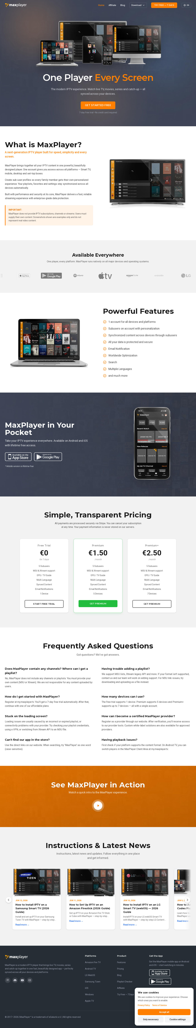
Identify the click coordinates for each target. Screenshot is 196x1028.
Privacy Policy (144, 1005)
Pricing (120, 969)
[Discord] (15, 980)
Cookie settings (178, 1019)
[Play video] (98, 806)
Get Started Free (98, 105)
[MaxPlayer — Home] (16, 5)
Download (136, 5)
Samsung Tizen (92, 981)
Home (101, 5)
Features (121, 962)
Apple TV (89, 1001)
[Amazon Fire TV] (105, 276)
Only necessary (150, 1019)
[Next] (187, 900)
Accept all (164, 1012)
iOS (86, 988)
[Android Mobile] (24, 276)
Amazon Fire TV (93, 962)
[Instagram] (7, 980)
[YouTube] (22, 980)
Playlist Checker (124, 981)
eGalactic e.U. (55, 1017)
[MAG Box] (51, 276)
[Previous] (9, 900)
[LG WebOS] (159, 276)
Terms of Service (159, 1005)
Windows (89, 994)
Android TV (90, 969)
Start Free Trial (44, 604)
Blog (122, 5)
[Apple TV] (78, 276)
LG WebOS (90, 975)
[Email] (29, 980)
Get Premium (98, 603)
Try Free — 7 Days (164, 5)
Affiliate (112, 5)
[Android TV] (132, 276)
